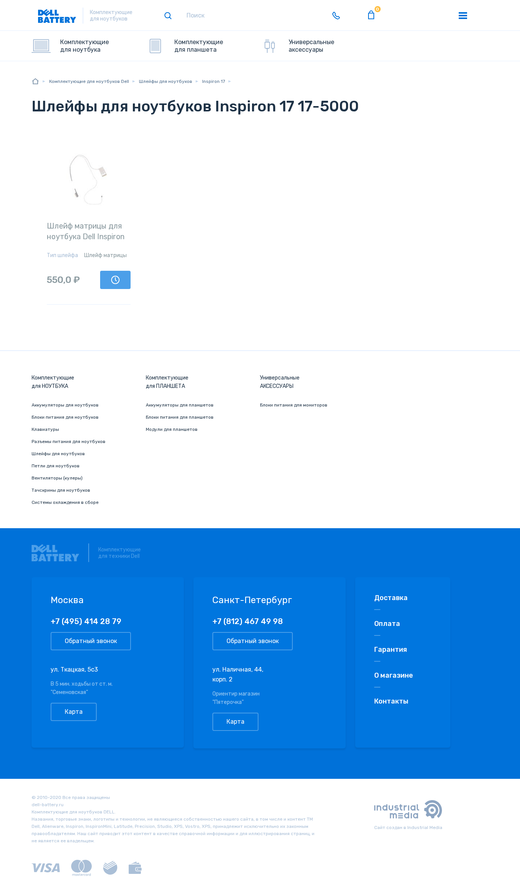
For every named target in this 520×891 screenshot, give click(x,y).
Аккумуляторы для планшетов (180, 405)
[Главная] (35, 81)
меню (462, 15)
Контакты (391, 701)
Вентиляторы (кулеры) (57, 478)
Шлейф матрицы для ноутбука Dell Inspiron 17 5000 (85, 236)
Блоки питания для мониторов (293, 405)
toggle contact (336, 15)
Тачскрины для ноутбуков (61, 490)
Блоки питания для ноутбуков (65, 417)
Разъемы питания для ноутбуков (68, 441)
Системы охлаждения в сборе (65, 502)
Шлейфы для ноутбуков (58, 453)
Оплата (387, 623)
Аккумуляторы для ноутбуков (65, 405)
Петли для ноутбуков (56, 466)
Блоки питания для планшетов (180, 417)
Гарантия (390, 649)
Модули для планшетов (172, 429)
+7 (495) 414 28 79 (86, 621)
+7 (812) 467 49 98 (247, 621)
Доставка (391, 598)
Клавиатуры (45, 429)
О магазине (393, 675)
